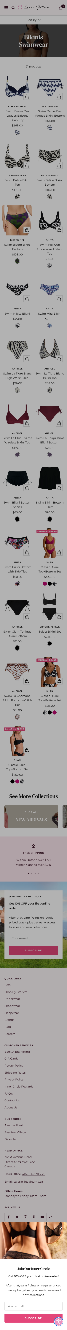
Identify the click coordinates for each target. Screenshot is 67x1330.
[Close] (61, 1227)
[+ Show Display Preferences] (58, 1321)
